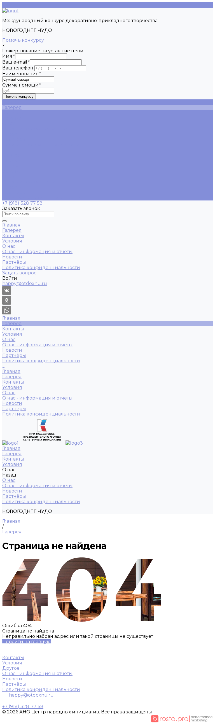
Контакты (13, 166)
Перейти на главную (26, 641)
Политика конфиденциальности (41, 144)
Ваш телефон (17, 68)
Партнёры (14, 139)
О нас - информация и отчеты (37, 128)
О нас (8, 176)
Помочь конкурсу (23, 40)
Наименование (21, 73)
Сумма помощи (21, 85)
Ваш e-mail (15, 62)
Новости (12, 134)
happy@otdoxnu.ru (31, 695)
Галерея (12, 160)
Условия (12, 171)
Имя (8, 56)
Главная (11, 155)
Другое (11, 668)
